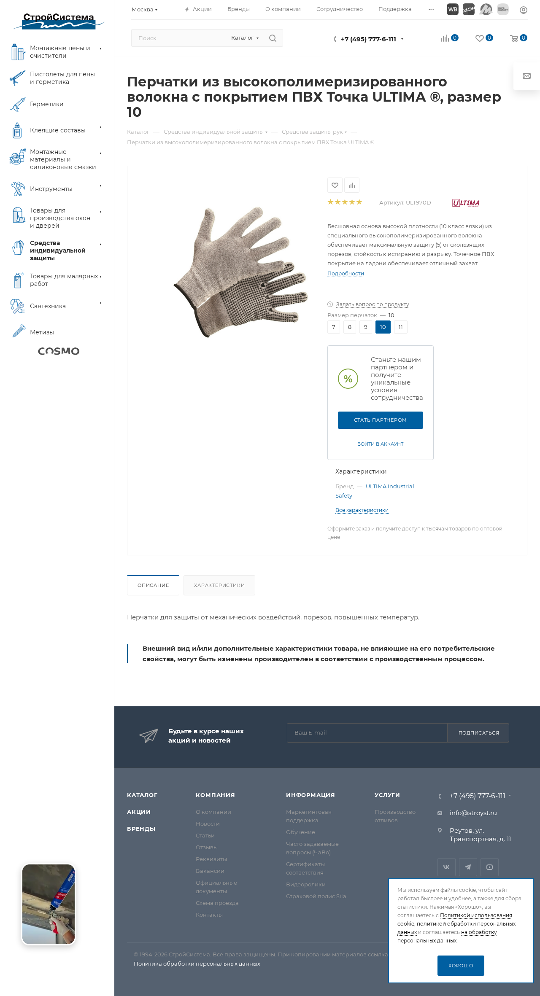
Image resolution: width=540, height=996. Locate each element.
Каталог (142, 794)
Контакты (209, 914)
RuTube (490, 867)
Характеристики (219, 585)
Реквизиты (211, 859)
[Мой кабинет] (523, 11)
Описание (153, 585)
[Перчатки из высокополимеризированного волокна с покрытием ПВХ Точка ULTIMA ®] (241, 271)
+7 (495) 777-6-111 (368, 39)
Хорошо (460, 966)
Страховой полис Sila (316, 896)
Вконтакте (446, 867)
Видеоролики (306, 884)
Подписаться (479, 733)
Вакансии (210, 870)
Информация (310, 794)
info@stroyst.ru (473, 813)
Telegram (468, 867)
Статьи (205, 835)
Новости (208, 823)
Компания (215, 794)
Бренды (141, 828)
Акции (139, 811)
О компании (213, 811)
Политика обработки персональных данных (197, 963)
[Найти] (272, 38)
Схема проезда (217, 902)
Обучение (300, 832)
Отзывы (207, 847)
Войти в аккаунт (380, 444)
